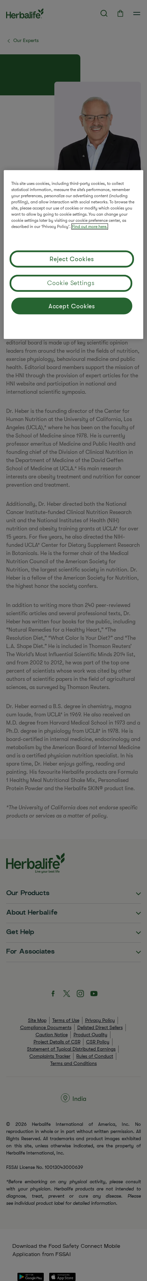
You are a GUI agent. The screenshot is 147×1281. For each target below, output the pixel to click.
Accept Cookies (72, 306)
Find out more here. (89, 226)
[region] (74, 254)
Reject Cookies (72, 259)
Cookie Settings (71, 283)
